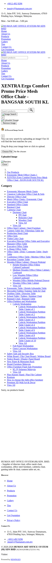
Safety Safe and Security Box (20, 353)
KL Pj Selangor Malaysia (24, 369)
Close (4, 164)
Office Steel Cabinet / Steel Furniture (24, 228)
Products (5, 36)
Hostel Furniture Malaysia (19, 364)
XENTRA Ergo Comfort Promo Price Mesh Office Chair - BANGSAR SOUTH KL (27, 178)
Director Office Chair (16, 196)
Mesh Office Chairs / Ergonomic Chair (24, 199)
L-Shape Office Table (17, 249)
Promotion (6, 39)
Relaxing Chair (25, 217)
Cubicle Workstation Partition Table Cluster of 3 (31, 318)
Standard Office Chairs (17, 204)
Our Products (13, 172)
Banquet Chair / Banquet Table (21, 298)
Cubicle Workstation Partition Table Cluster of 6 (31, 328)
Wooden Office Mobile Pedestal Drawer (31, 280)
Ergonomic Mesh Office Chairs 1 (22, 175)
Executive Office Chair (17, 202)
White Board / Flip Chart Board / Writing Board (29, 356)
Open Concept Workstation (25, 348)
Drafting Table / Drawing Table (21, 293)
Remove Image (9, 123)
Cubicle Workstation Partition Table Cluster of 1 (31, 307)
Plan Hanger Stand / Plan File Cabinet (24, 374)
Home (4, 31)
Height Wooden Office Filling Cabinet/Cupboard (26, 266)
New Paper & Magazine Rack (20, 361)
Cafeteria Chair (14, 210)
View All (22, 223)
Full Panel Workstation (23, 346)
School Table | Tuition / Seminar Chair (24, 296)
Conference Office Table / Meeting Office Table (29, 257)
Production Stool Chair (17, 233)
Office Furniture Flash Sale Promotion (24, 367)
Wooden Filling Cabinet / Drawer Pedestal (26, 262)
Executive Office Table (17, 246)
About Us (5, 34)
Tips (3, 44)
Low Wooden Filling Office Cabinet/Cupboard (25, 276)
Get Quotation (7, 49)
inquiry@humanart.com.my (19, 8)
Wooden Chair (25, 220)
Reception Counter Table (18, 259)
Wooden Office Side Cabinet (26, 283)
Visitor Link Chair (15, 238)
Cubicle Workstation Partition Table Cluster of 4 (31, 323)
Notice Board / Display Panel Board (23, 359)
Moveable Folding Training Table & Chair (26, 291)
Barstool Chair (13, 207)
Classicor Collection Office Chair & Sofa (25, 194)
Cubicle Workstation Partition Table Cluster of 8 (31, 334)
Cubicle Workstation (22, 304)
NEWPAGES (16, 559)
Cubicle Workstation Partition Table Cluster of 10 (31, 339)
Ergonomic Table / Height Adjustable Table (27, 288)
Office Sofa (12, 236)
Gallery (4, 41)
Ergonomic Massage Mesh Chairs (22, 191)
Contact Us (6, 47)
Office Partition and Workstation (21, 301)
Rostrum (11, 377)
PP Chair (22, 215)
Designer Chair (20, 212)
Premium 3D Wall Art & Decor (21, 382)
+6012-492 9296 (14, 3)
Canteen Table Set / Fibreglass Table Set (25, 230)
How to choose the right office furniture (25, 380)
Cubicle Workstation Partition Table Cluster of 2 (31, 313)
